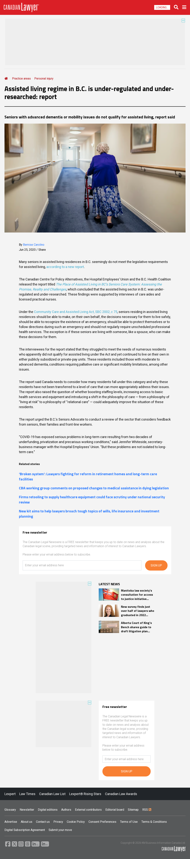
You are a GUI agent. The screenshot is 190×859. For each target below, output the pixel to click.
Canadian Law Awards (121, 794)
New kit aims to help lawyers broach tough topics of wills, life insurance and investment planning (89, 513)
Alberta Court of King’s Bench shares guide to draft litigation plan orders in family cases (136, 627)
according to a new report (65, 267)
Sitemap (133, 809)
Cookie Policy (76, 822)
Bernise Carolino (33, 244)
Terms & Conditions (154, 822)
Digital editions (48, 809)
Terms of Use (129, 822)
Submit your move (60, 830)
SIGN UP (156, 565)
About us (26, 822)
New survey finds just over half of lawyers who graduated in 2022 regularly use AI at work (137, 611)
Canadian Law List (52, 794)
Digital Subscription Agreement (24, 830)
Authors (66, 809)
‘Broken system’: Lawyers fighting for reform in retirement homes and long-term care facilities (88, 476)
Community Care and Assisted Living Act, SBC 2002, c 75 (75, 312)
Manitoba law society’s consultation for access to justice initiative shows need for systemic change (137, 594)
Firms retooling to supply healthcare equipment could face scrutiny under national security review (92, 499)
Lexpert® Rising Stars (85, 794)
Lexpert (10, 794)
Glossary (10, 809)
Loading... (162, 7)
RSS (145, 809)
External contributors (88, 809)
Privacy (58, 822)
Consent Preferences (102, 822)
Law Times (27, 794)
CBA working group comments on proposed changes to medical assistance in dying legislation (94, 488)
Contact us (43, 822)
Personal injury (43, 78)
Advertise (10, 822)
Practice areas (21, 78)
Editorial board (114, 809)
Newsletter (27, 809)
